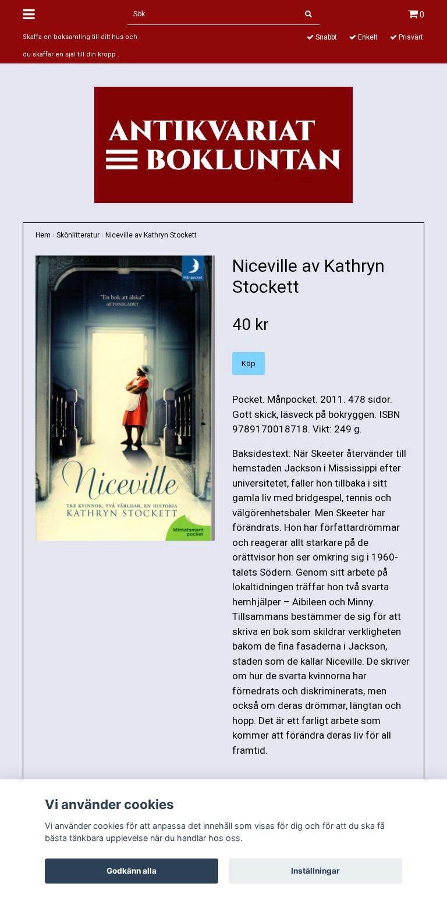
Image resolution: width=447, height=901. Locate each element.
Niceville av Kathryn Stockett (151, 235)
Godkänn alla (132, 870)
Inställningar (315, 870)
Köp (249, 363)
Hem (43, 235)
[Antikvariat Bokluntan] (223, 144)
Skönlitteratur (78, 235)
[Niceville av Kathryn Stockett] (125, 398)
